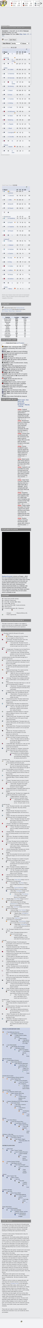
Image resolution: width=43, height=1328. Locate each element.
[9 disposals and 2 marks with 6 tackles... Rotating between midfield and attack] (4, 253)
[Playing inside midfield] (8, 63)
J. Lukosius (11, 195)
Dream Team (12, 311)
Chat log (20, 406)
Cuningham (11, 132)
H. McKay (10, 103)
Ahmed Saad (24, 924)
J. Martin (10, 146)
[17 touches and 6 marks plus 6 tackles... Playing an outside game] (4, 94)
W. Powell (10, 231)
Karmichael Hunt (14, 903)
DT (17, 52)
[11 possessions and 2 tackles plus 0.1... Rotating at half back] (4, 136)
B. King (10, 262)
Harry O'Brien (17, 898)
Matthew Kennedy (7, 576)
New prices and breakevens (23, 401)
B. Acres (10, 94)
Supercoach (18, 311)
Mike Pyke (21, 882)
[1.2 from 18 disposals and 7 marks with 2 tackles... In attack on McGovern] (4, 195)
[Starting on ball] (8, 59)
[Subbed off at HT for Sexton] (4, 288)
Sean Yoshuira (22, 910)
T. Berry (10, 288)
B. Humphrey (11, 218)
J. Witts (10, 200)
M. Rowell (10, 208)
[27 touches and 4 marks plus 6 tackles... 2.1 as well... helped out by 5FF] (4, 59)
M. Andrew (11, 278)
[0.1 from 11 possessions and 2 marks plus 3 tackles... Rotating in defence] (4, 128)
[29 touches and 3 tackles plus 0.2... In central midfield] (4, 90)
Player (6, 52)
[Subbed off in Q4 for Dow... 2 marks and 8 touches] (4, 146)
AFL (28, 34)
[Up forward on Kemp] (8, 235)
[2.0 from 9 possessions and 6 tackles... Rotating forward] (4, 115)
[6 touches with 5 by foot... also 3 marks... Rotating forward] (4, 274)
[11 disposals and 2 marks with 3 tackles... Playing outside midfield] (4, 132)
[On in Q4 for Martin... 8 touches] (4, 150)
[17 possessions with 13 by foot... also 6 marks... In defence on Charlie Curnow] (4, 245)
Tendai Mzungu (22, 921)
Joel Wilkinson (25, 913)
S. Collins (10, 266)
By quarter (21, 404)
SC (20, 52)
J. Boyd (10, 128)
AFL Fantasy (5, 311)
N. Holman (11, 249)
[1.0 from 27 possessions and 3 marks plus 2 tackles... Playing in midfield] (4, 77)
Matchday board (8, 309)
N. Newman (11, 73)
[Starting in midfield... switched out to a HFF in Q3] (4, 191)
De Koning (11, 86)
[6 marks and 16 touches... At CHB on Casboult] (4, 119)
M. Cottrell (10, 69)
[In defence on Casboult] (8, 82)
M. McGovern (11, 111)
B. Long (10, 257)
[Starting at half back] (8, 212)
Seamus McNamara (18, 887)
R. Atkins (10, 241)
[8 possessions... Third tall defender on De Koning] (4, 278)
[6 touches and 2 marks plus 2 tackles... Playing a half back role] (4, 270)
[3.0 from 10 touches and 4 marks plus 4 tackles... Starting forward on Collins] (4, 103)
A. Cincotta (11, 136)
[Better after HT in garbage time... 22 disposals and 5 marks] (4, 212)
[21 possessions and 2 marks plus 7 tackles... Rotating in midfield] (4, 208)
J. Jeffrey (10, 270)
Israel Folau (16, 906)
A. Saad (10, 107)
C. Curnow (11, 99)
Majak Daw (17, 918)
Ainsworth (10, 204)
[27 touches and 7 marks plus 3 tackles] (8, 191)
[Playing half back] (8, 53)
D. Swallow (11, 226)
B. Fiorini (10, 222)
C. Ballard (10, 245)
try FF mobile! (20, 343)
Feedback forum (14, 1283)
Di (22, 52)
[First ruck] (8, 140)
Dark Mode (13, 40)
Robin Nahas (18, 879)
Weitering (10, 120)
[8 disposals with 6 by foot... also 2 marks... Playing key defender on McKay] (4, 266)
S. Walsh (10, 90)
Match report (21, 400)
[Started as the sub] (8, 150)
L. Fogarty (10, 124)
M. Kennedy (11, 78)
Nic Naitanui (19, 890)
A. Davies (10, 253)
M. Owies (10, 115)
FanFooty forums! (20, 307)
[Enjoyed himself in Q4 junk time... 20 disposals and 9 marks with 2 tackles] (4, 82)
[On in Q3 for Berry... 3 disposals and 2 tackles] (4, 282)
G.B (25, 52)
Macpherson (7, 216)
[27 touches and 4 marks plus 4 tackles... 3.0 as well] (4, 63)
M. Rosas (10, 274)
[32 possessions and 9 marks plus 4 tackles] (4, 53)
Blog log (27, 404)
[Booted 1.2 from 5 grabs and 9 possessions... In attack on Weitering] (4, 261)
